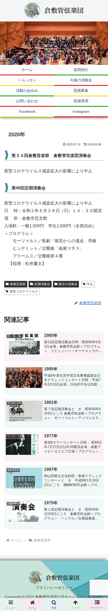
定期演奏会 (42, 284)
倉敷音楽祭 (18, 284)
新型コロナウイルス (24, 291)
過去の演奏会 (67, 284)
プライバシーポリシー (54, 588)
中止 (90, 284)
